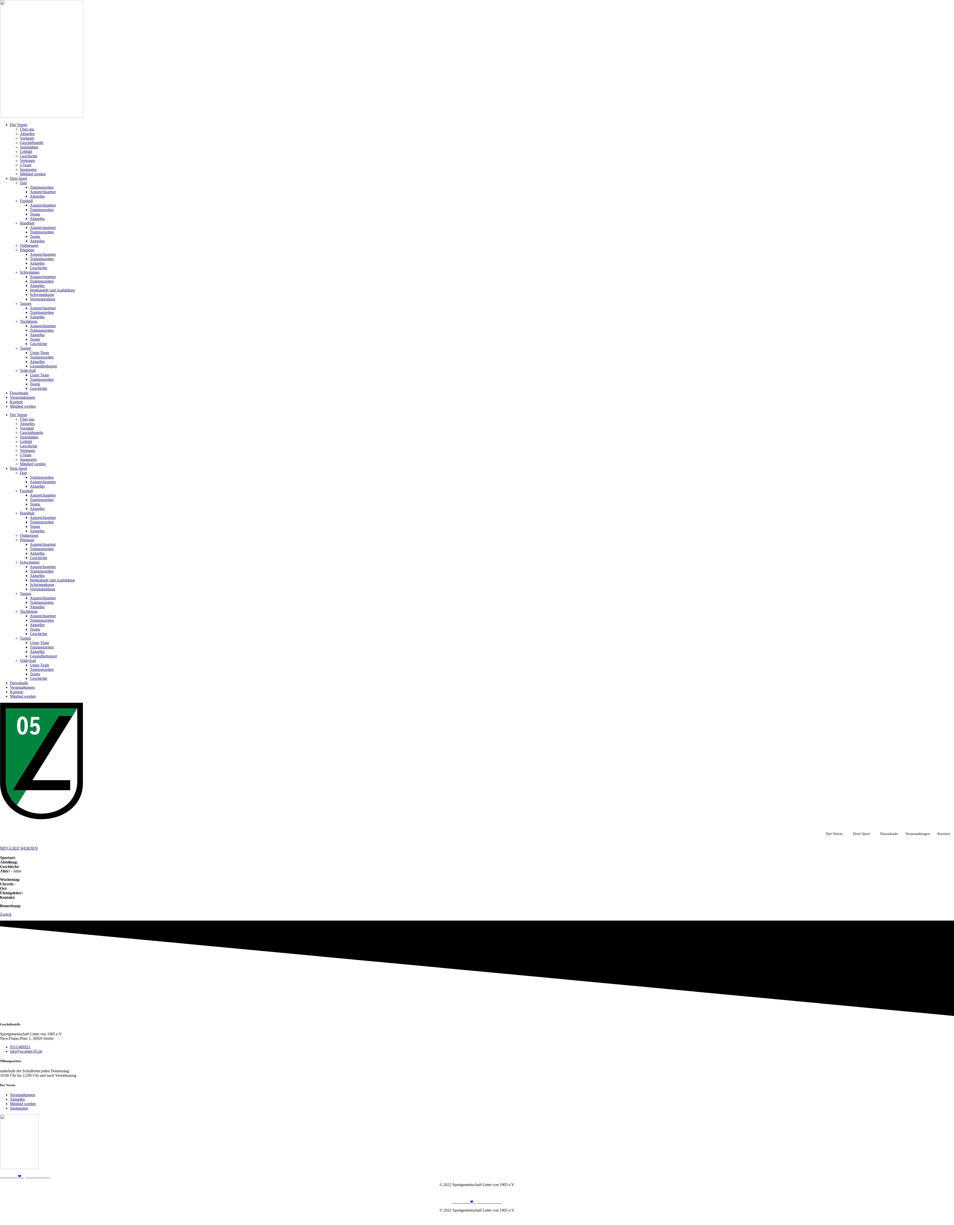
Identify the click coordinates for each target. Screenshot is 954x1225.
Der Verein (18, 125)
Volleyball (28, 370)
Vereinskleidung (42, 299)
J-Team (25, 165)
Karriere (16, 402)
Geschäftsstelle (31, 143)
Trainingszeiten (42, 187)
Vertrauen (27, 160)
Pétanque (27, 250)
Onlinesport (29, 245)
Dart (23, 183)
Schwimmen (30, 272)
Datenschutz (944, 1193)
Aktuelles (27, 134)
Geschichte (28, 156)
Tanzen (25, 303)
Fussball (26, 201)
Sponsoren (28, 169)
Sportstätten (29, 147)
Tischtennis (29, 321)
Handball (27, 223)
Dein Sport (18, 178)
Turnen (25, 348)
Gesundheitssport (43, 366)
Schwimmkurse (42, 294)
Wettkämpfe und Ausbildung (52, 290)
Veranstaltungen (22, 397)
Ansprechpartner (43, 192)
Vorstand (27, 138)
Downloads (19, 393)
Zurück (5, 914)
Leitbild (26, 151)
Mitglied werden (33, 174)
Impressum (923, 1193)
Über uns (27, 129)
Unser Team (39, 353)
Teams (35, 214)
